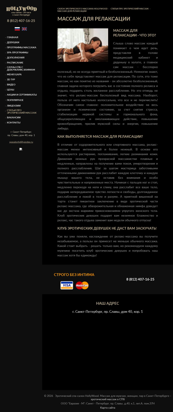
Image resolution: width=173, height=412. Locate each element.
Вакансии (14, 117)
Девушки (13, 42)
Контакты (13, 123)
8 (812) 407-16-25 (21, 21)
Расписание (15, 63)
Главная (12, 37)
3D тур (11, 79)
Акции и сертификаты (22, 95)
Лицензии (14, 106)
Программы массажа (21, 47)
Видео (11, 85)
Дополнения (15, 58)
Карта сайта (107, 407)
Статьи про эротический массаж (21, 111)
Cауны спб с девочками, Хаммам (21, 68)
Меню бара (14, 74)
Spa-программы (17, 52)
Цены (10, 90)
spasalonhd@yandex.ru (21, 142)
